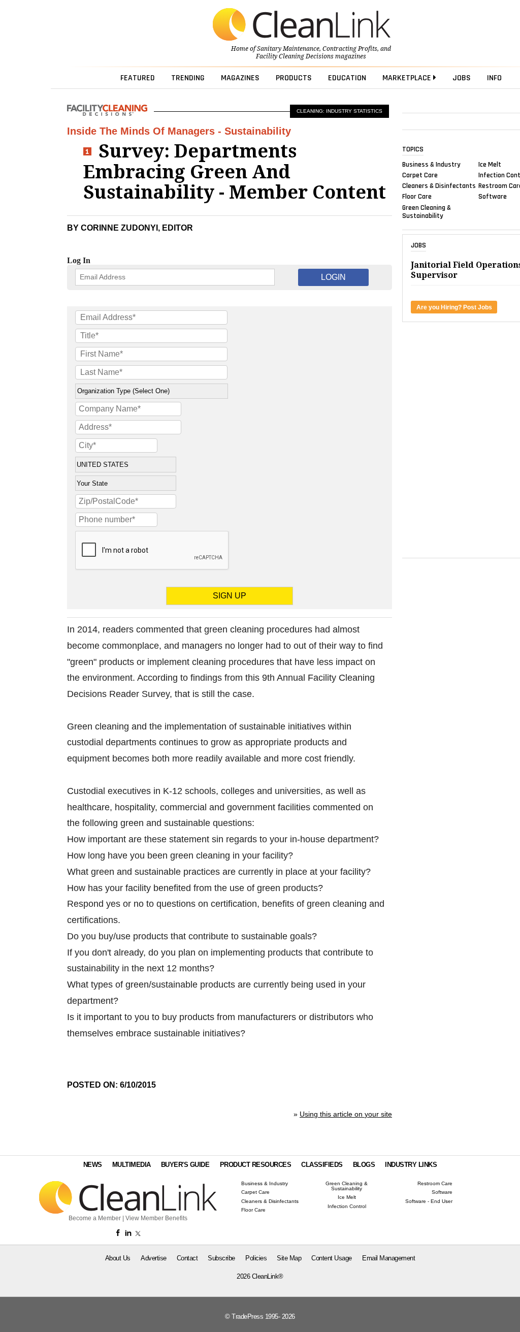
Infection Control (347, 1206)
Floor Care (417, 196)
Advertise (154, 1258)
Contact (187, 1258)
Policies (256, 1258)
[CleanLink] (302, 25)
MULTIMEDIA (131, 1164)
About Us (118, 1258)
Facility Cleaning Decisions (295, 56)
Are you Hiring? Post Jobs (454, 307)
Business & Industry (431, 164)
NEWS (92, 1164)
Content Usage (331, 1258)
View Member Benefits (156, 1218)
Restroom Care (434, 1183)
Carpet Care (420, 175)
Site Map (289, 1258)
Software (492, 196)
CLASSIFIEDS (322, 1164)
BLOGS (364, 1164)
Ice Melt (489, 164)
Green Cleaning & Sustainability (426, 211)
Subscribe (221, 1258)
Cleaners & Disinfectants (439, 186)
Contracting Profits (349, 48)
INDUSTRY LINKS (411, 1164)
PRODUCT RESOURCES (255, 1164)
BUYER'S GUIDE (185, 1164)
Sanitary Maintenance (288, 48)
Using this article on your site (346, 1114)
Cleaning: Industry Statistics (339, 111)
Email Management (388, 1258)
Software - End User (428, 1201)
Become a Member (95, 1218)
